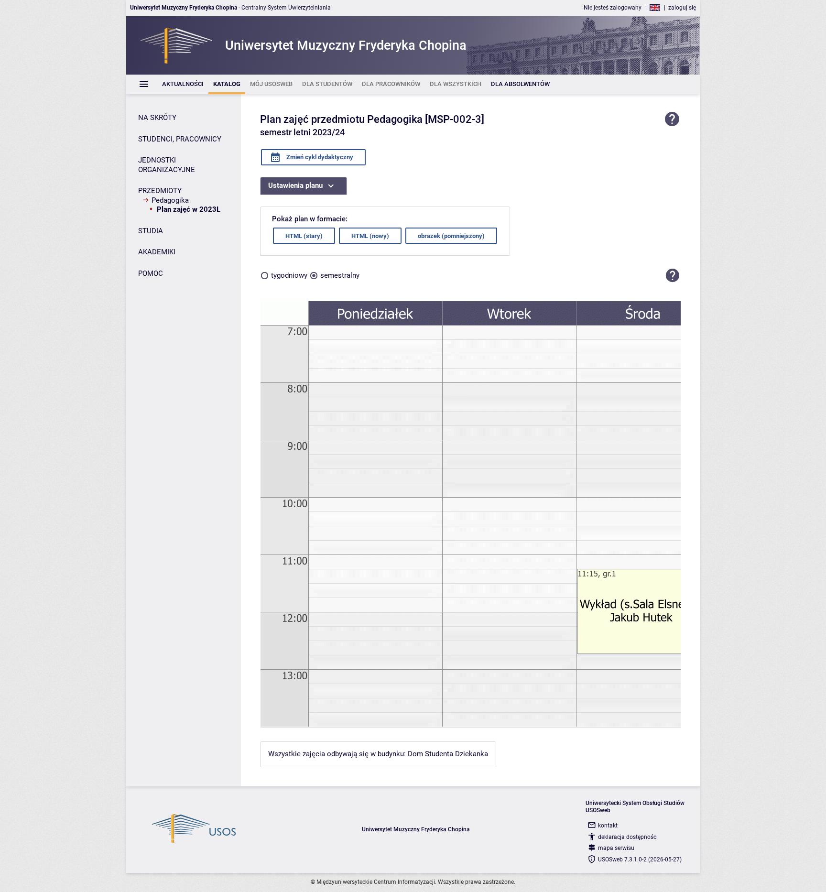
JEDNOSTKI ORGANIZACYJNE (166, 165)
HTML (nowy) (370, 235)
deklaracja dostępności (628, 837)
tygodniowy (289, 275)
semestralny (339, 275)
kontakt (608, 825)
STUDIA (150, 231)
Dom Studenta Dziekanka (448, 754)
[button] (672, 275)
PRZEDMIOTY (160, 190)
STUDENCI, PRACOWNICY (179, 139)
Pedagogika (170, 200)
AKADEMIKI (156, 252)
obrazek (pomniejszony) (451, 235)
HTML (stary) (304, 235)
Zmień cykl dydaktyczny (319, 157)
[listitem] (182, 84)
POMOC (150, 273)
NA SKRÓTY (157, 117)
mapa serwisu (616, 848)
